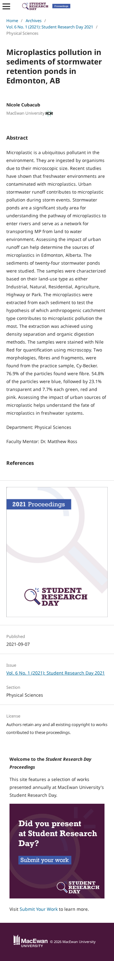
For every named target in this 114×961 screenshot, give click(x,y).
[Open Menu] (6, 6)
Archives (33, 20)
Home (12, 20)
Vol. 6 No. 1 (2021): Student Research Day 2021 (49, 27)
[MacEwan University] (31, 945)
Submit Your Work (39, 909)
